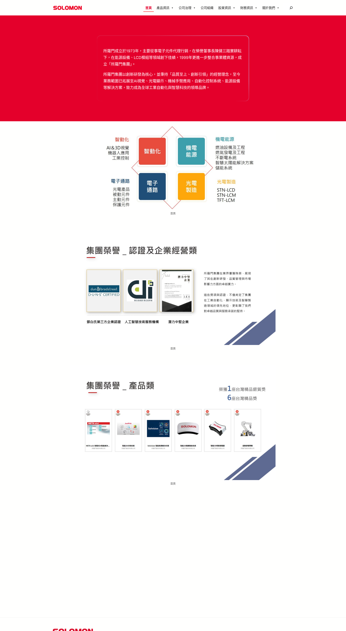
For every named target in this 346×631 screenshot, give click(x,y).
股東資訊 (224, 8)
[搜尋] (291, 7)
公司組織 (207, 8)
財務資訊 (246, 8)
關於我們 (268, 8)
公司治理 (185, 8)
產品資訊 (163, 8)
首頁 (148, 8)
